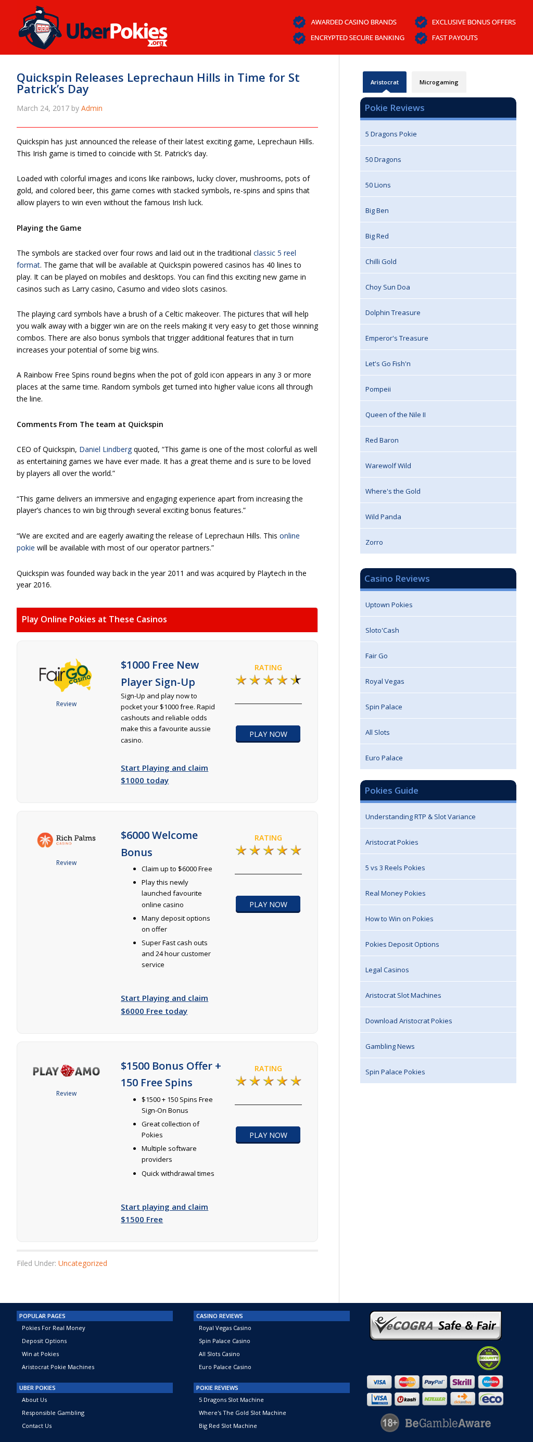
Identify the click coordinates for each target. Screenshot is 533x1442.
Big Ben (377, 210)
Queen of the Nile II (395, 414)
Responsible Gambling (53, 1412)
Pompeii (378, 389)
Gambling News (390, 1046)
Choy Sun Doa (387, 287)
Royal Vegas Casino (225, 1328)
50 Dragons (383, 159)
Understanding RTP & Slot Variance (420, 816)
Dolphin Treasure (393, 312)
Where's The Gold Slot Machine (242, 1412)
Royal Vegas (384, 681)
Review (66, 703)
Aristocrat (385, 82)
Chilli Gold (381, 261)
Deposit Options (44, 1341)
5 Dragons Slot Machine (231, 1399)
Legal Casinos (387, 969)
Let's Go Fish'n (388, 363)
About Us (34, 1399)
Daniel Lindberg (105, 449)
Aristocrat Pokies (391, 842)
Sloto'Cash (382, 630)
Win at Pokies (40, 1354)
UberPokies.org (93, 24)
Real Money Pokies (395, 893)
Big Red (377, 236)
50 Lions (378, 185)
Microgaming (439, 82)
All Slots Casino (219, 1354)
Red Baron (382, 440)
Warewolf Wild (388, 465)
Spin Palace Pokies (395, 1071)
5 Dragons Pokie (391, 134)
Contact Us (37, 1426)
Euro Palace (384, 757)
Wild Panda (383, 516)
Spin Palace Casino (224, 1341)
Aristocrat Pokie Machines (58, 1367)
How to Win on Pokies (399, 918)
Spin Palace (383, 706)
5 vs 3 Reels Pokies (395, 867)
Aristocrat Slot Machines (403, 995)
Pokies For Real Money (53, 1328)
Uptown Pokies (389, 604)
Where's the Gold (393, 491)
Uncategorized (82, 1263)
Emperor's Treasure (396, 338)
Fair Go (376, 655)
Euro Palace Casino (225, 1367)
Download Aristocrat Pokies (408, 1020)
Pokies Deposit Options (402, 944)
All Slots (377, 732)
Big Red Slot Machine (228, 1426)
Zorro (374, 542)
